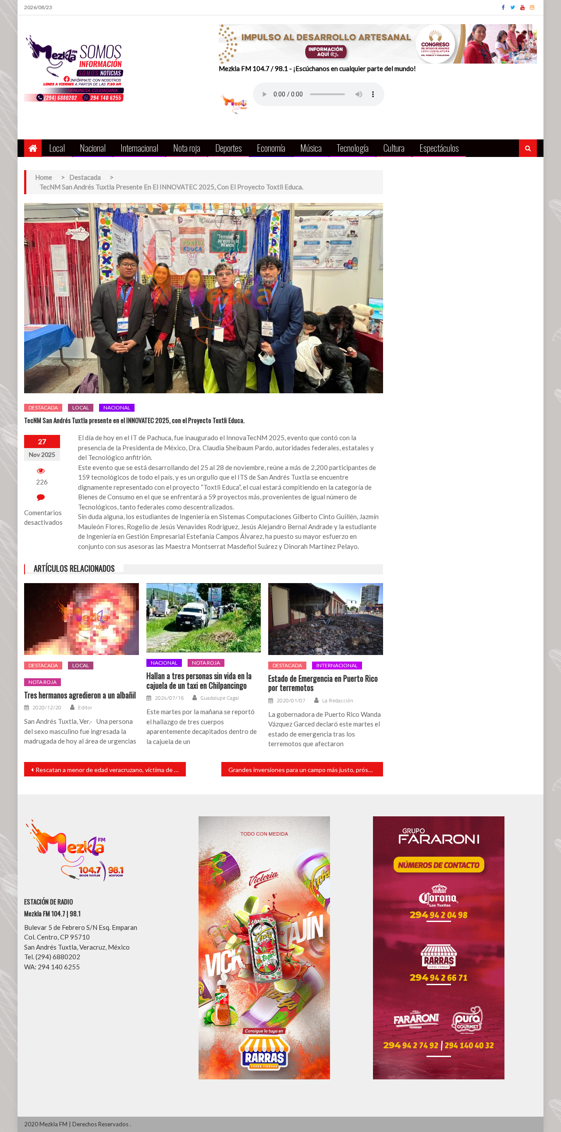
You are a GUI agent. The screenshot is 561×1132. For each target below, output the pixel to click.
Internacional (139, 147)
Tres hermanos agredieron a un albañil (80, 695)
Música (311, 147)
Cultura (394, 147)
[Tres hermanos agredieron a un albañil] (81, 619)
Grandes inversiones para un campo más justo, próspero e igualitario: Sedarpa (305, 769)
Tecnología (353, 147)
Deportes (228, 147)
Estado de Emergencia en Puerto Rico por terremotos (323, 683)
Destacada (43, 407)
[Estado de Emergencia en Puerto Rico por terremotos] (325, 619)
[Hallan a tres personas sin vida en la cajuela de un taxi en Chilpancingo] (203, 617)
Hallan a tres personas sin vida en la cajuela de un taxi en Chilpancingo (199, 680)
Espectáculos (439, 147)
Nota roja (186, 147)
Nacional (93, 147)
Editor (85, 708)
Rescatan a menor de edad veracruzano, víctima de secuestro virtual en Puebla (111, 769)
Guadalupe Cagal (219, 698)
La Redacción (337, 701)
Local (57, 147)
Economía (271, 147)
